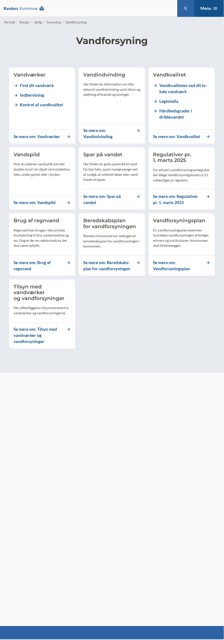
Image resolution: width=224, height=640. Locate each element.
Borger (25, 22)
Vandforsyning (76, 22)
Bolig (38, 22)
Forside (9, 22)
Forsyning (54, 22)
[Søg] (185, 8)
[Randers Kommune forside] (25, 8)
